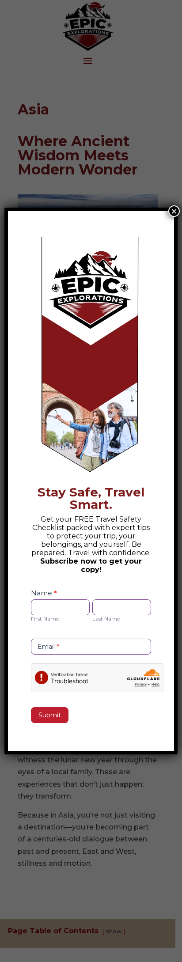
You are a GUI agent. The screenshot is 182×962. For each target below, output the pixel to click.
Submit (49, 715)
